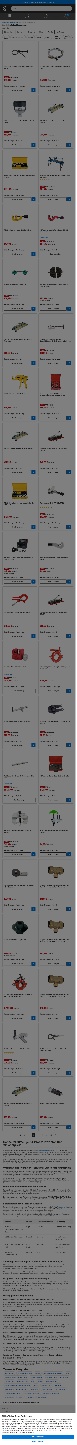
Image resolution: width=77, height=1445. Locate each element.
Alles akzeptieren (38, 1437)
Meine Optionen (37, 1441)
